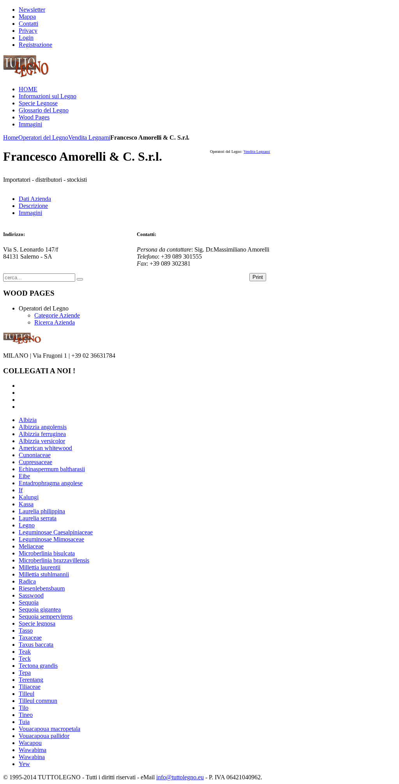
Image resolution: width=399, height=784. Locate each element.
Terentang (31, 679)
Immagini (30, 212)
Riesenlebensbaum (42, 588)
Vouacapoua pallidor (44, 736)
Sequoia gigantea (40, 609)
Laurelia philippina (42, 511)
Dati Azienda (35, 198)
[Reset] (80, 279)
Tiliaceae (30, 686)
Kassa (26, 504)
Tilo (23, 707)
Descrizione (33, 205)
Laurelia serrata (37, 518)
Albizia (28, 420)
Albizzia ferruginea (42, 434)
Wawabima (32, 750)
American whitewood (45, 448)
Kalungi (29, 497)
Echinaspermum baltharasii (52, 469)
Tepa (25, 672)
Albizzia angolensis (43, 427)
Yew (24, 764)
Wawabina (32, 757)
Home (10, 137)
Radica (27, 581)
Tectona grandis (38, 665)
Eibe (24, 476)
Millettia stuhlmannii (44, 574)
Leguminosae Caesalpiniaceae (56, 532)
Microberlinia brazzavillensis (54, 560)
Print (257, 277)
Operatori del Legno (43, 137)
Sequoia (29, 602)
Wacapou (30, 743)
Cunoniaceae (35, 455)
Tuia (24, 721)
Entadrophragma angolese (51, 483)
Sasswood (31, 595)
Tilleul (26, 693)
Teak (25, 651)
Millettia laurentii (39, 567)
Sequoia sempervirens (45, 616)
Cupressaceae (35, 462)
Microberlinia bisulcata (47, 553)
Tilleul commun (38, 700)
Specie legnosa (37, 623)
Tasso (26, 630)
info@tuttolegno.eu (180, 777)
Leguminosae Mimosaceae (51, 539)
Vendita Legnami (89, 137)
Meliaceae (31, 546)
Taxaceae (30, 637)
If (21, 490)
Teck (25, 658)
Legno (27, 525)
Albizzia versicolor (42, 441)
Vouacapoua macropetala (49, 728)
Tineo (26, 714)
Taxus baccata (36, 644)
